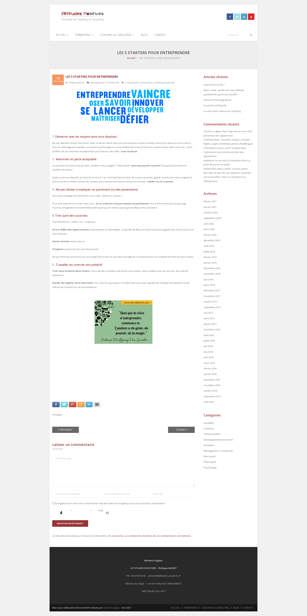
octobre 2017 (210, 301)
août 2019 (209, 246)
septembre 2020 (212, 218)
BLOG (236, 607)
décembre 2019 (212, 240)
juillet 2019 (209, 251)
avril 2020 (209, 223)
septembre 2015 (212, 396)
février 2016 (210, 368)
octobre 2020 (210, 212)
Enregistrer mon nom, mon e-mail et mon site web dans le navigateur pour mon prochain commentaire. (110, 503)
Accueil (131, 58)
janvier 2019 (210, 262)
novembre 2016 (212, 329)
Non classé (210, 456)
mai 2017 (208, 312)
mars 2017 (209, 318)
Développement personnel (218, 439)
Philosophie (210, 461)
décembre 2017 (212, 290)
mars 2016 (209, 363)
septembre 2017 (212, 307)
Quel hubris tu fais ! (214, 84)
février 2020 (210, 234)
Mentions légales (153, 560)
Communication (212, 434)
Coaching (209, 428)
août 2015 (209, 401)
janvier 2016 (210, 374)
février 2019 (210, 257)
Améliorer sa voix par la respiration (222, 160)
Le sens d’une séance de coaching (222, 111)
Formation (209, 445)
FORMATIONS (190, 607)
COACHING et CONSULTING (215, 607)
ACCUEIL (175, 607)
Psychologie (210, 467)
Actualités (209, 423)
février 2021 (210, 201)
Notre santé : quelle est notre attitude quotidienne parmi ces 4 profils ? (224, 92)
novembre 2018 (212, 273)
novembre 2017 (212, 296)
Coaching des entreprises (138, 82)
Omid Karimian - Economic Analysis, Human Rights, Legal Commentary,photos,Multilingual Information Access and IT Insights (228, 144)
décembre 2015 (212, 379)
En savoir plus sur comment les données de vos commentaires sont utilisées (150, 535)
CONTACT (248, 607)
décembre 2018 (212, 268)
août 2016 (209, 335)
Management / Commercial (104, 82)
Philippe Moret (76, 82)
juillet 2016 (209, 340)
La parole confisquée (215, 105)
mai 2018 (208, 279)
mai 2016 (208, 351)
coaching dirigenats (164, 82)
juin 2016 (208, 346)
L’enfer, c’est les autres (235, 168)
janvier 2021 (210, 207)
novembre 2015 (212, 385)
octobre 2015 (210, 390)
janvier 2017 (210, 324)
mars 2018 (209, 285)
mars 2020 (209, 229)
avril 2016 (209, 357)
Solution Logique (111, 607)
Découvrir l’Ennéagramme (217, 99)
